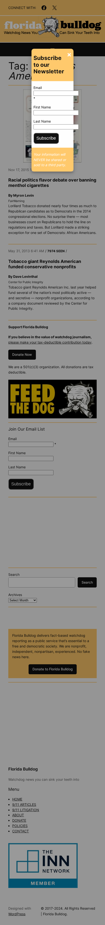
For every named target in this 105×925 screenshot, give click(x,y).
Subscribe (46, 138)
